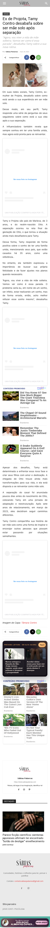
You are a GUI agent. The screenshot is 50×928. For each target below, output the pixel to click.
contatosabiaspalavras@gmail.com (28, 881)
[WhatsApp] (38, 57)
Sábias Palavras (12, 52)
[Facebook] (26, 57)
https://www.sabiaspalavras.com (25, 782)
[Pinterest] (30, 789)
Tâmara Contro (29, 622)
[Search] (46, 3)
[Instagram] (25, 789)
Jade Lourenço (8, 845)
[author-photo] (25, 775)
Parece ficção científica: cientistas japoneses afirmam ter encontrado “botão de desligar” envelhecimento (23, 838)
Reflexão (6, 14)
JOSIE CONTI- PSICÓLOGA (13, 909)
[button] (4, 3)
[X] (32, 57)
